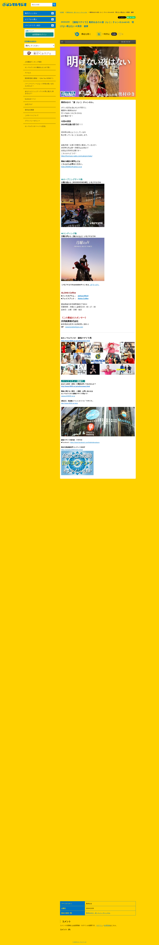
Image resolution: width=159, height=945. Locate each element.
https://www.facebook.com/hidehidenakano (85, 442)
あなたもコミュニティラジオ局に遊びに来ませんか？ (39, 92)
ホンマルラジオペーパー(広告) (35, 126)
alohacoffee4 (83, 296)
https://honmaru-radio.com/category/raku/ (76, 156)
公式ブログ (28, 104)
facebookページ (30, 99)
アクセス (28, 73)
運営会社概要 (29, 110)
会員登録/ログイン (39, 34)
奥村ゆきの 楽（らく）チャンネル (76, 12)
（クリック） (94, 285)
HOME (62, 12)
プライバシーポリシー (32, 121)
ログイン (99, 925)
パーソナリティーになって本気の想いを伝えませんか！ (39, 85)
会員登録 (107, 925)
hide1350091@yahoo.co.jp (71, 167)
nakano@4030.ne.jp (68, 396)
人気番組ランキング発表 (33, 62)
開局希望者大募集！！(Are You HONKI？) (39, 78)
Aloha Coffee (83, 298)
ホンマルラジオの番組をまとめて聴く (38, 67)
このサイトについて (32, 115)
